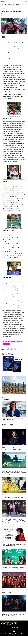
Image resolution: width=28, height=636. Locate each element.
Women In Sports (6, 343)
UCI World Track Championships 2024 (15, 341)
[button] (8, 349)
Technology (4, 542)
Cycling (5, 341)
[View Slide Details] (14, 385)
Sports (3, 8)
